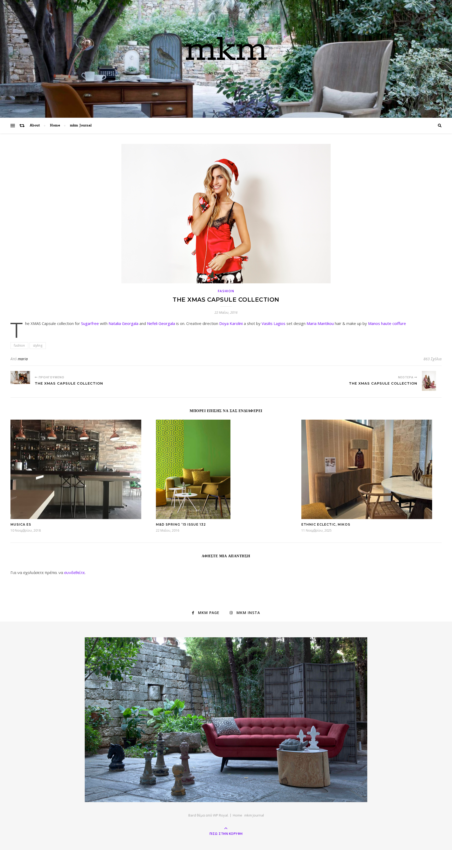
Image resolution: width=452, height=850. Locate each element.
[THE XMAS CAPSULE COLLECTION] (432, 381)
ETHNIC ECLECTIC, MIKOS (325, 524)
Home (55, 125)
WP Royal (220, 815)
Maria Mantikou (320, 323)
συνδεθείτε (74, 572)
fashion (226, 291)
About (35, 125)
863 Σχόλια (432, 358)
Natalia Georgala (123, 323)
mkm (226, 50)
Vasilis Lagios (273, 323)
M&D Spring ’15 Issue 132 (181, 524)
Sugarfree (90, 323)
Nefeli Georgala (161, 323)
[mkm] (226, 719)
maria (23, 358)
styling (37, 345)
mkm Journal (81, 125)
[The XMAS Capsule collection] (20, 377)
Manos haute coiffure (387, 323)
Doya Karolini (231, 323)
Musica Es (20, 524)
